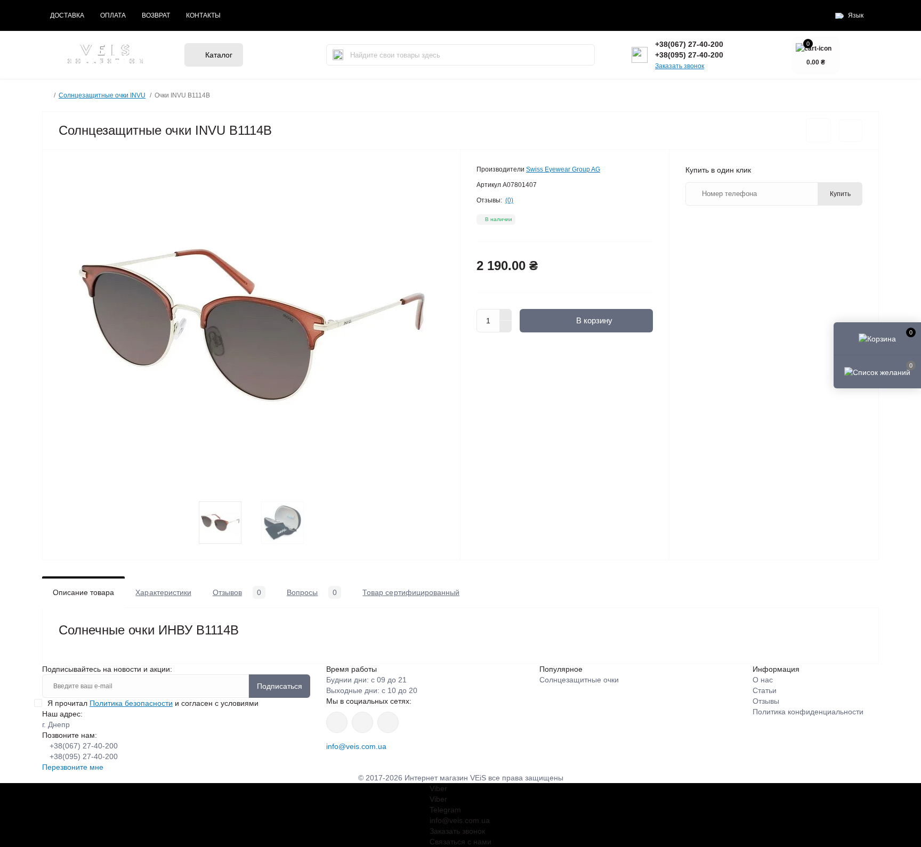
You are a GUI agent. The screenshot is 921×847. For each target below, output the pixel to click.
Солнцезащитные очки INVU (102, 95)
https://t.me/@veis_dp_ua (362, 722)
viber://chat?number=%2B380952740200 (388, 722)
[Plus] (506, 315)
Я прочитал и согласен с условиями (152, 703)
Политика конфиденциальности (808, 711)
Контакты (203, 15)
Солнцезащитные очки (579, 679)
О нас (763, 679)
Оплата (113, 15)
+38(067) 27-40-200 (689, 44)
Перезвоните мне (72, 767)
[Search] (338, 55)
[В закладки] (818, 130)
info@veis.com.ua (356, 746)
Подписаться (279, 686)
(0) (509, 200)
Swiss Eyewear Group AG (563, 169)
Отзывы (766, 701)
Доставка (67, 15)
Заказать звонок (679, 66)
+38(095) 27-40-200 (689, 55)
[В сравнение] (850, 130)
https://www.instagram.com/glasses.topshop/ (337, 722)
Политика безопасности (131, 703)
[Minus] (506, 326)
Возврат (156, 15)
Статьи (765, 690)
